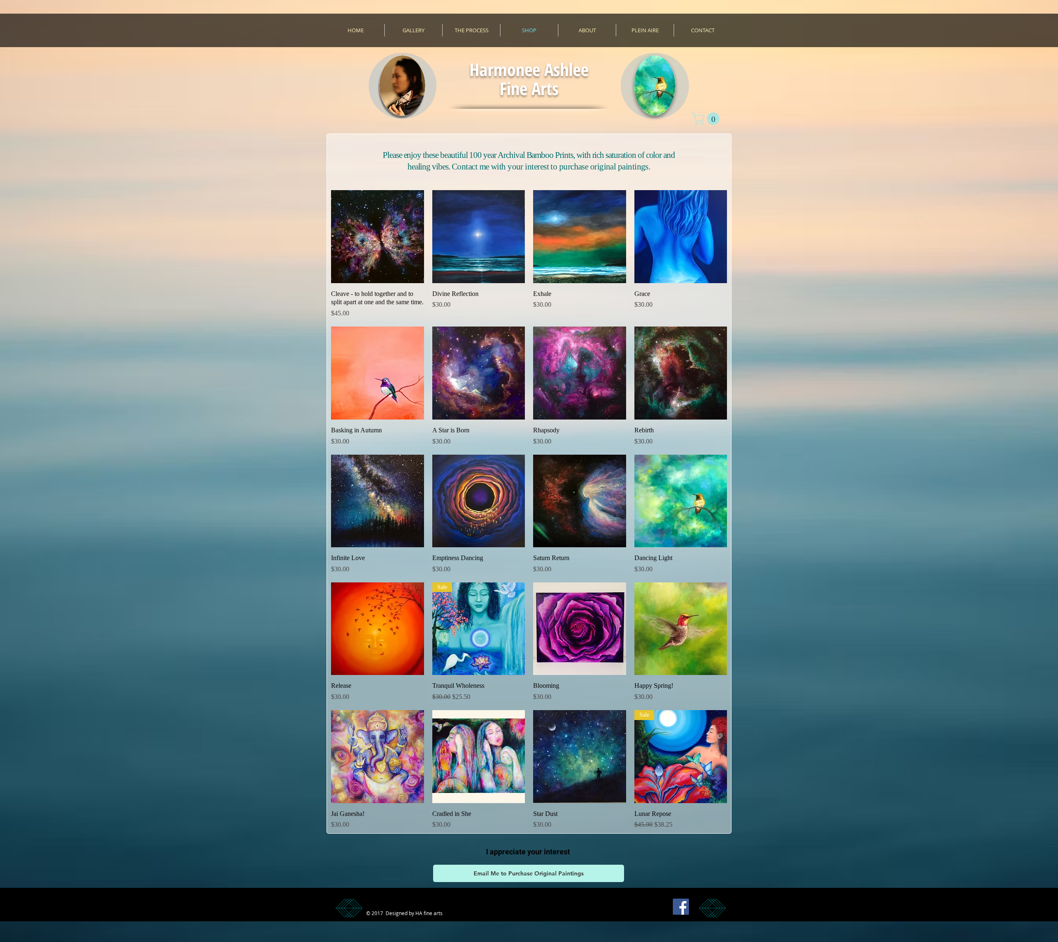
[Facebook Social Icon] (681, 907)
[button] (707, 118)
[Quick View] (377, 236)
